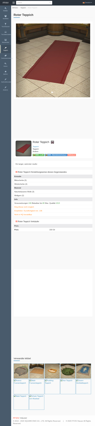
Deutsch (88, 2)
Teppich (23, 7)
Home (16, 7)
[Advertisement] (53, 119)
